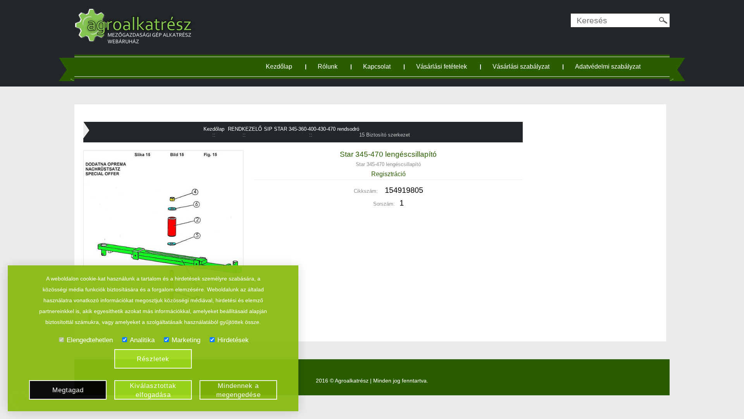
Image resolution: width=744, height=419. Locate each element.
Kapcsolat (377, 66)
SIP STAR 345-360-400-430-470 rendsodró (311, 129)
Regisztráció (388, 174)
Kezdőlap (279, 66)
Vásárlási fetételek (441, 66)
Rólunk (328, 66)
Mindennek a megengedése (238, 390)
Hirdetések (233, 340)
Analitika (142, 340)
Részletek (153, 359)
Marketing (186, 340)
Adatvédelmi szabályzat (608, 66)
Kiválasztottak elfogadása (153, 390)
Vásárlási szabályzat (521, 66)
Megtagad (68, 390)
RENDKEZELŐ (245, 129)
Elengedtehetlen (90, 340)
